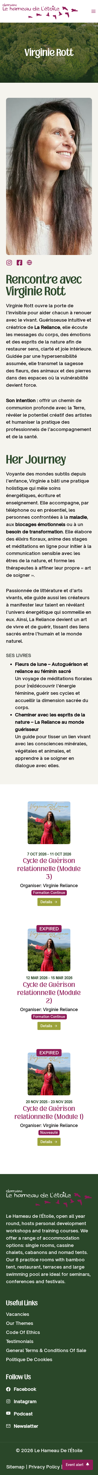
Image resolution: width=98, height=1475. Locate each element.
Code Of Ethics (23, 1332)
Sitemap (15, 1466)
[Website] (29, 262)
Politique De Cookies (29, 1359)
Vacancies (17, 1314)
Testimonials (19, 1341)
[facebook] (19, 262)
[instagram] (9, 262)
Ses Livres (18, 655)
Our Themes (19, 1323)
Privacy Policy (44, 1466)
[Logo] (49, 1198)
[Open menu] (93, 11)
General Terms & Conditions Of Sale (46, 1350)
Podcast (23, 1413)
